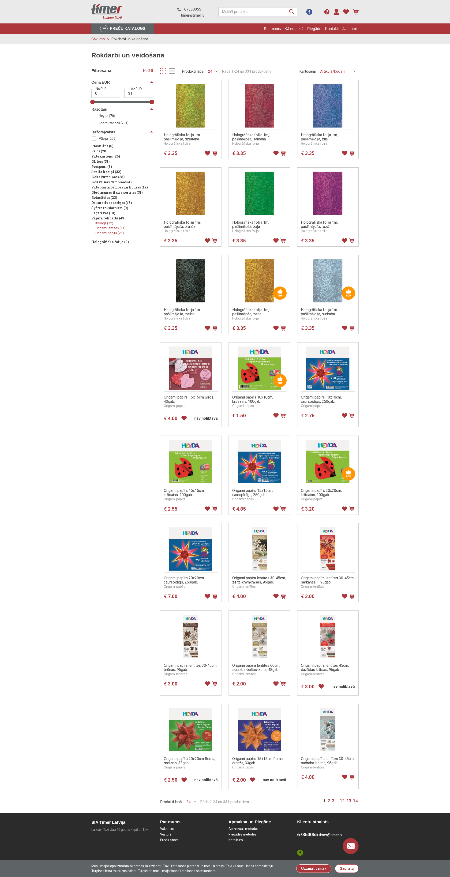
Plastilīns (102, 146)
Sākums (98, 39)
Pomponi (101, 166)
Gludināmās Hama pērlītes (117, 192)
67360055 (192, 9)
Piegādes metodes (242, 834)
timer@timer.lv (192, 15)
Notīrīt (148, 70)
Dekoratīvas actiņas (111, 202)
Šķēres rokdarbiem (109, 208)
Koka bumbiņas (108, 177)
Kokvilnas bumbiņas (111, 182)
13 (348, 800)
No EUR (101, 88)
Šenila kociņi (106, 171)
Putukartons (105, 156)
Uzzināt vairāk (313, 868)
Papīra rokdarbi (108, 218)
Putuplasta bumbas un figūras (119, 187)
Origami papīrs (109, 233)
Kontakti (332, 29)
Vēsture (166, 834)
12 (342, 800)
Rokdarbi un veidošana (129, 39)
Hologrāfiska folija (110, 242)
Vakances (167, 829)
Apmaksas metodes (244, 829)
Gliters (100, 161)
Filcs (99, 151)
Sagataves (103, 213)
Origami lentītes (110, 228)
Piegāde (314, 29)
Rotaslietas (104, 197)
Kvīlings (104, 223)
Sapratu (347, 868)
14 (355, 800)
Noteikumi (236, 840)
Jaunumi (349, 29)
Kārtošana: (307, 71)
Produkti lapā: (193, 71)
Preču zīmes (169, 840)
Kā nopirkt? (294, 29)
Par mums (272, 29)
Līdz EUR (135, 88)
